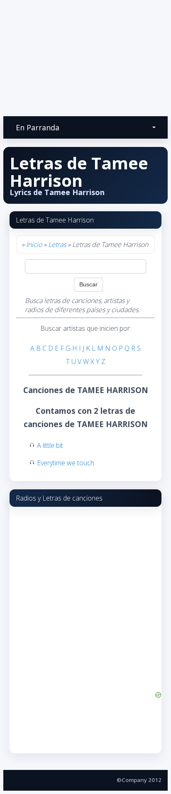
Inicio (34, 244)
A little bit (50, 445)
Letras (57, 244)
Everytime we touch (65, 462)
